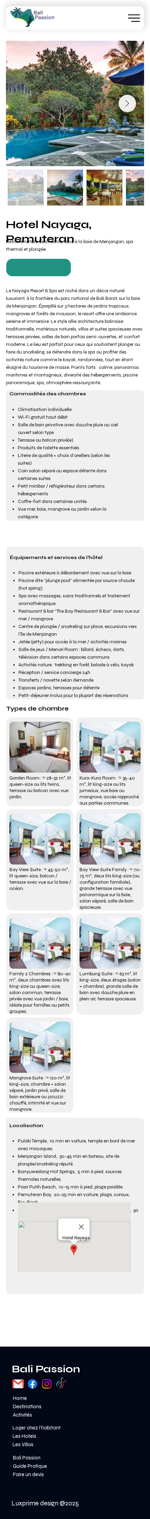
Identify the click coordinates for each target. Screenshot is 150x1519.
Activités (22, 1415)
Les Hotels (24, 1436)
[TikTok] (61, 1384)
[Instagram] (46, 1384)
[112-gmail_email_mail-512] (18, 1384)
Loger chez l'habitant (37, 1428)
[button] (38, 267)
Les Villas (23, 1444)
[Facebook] (32, 1384)
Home (20, 1398)
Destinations (27, 1406)
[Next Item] (127, 103)
